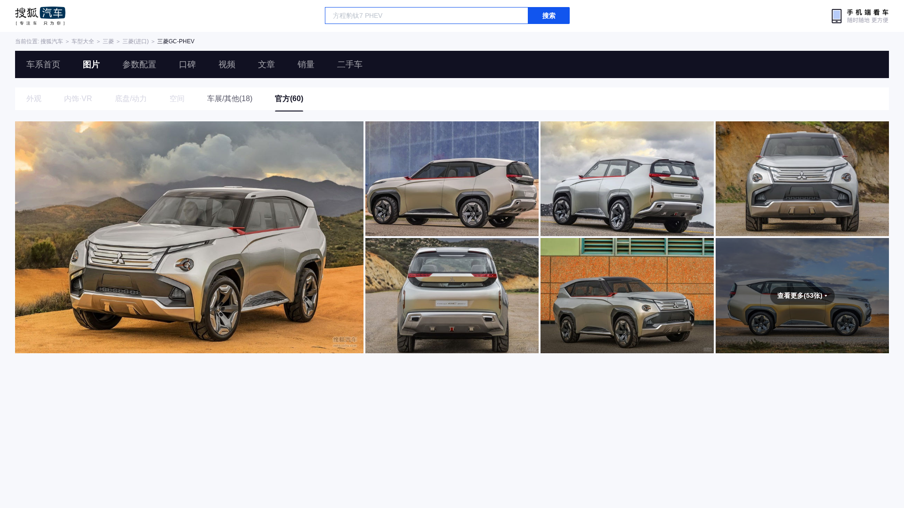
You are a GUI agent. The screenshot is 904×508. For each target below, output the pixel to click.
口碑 (187, 64)
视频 (226, 64)
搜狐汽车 (40, 16)
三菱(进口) (135, 41)
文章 (266, 64)
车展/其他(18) (229, 99)
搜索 (549, 15)
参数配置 (139, 64)
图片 (91, 64)
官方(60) (289, 99)
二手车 (350, 64)
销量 (306, 64)
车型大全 (83, 41)
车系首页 (43, 64)
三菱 (108, 41)
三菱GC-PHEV (175, 41)
